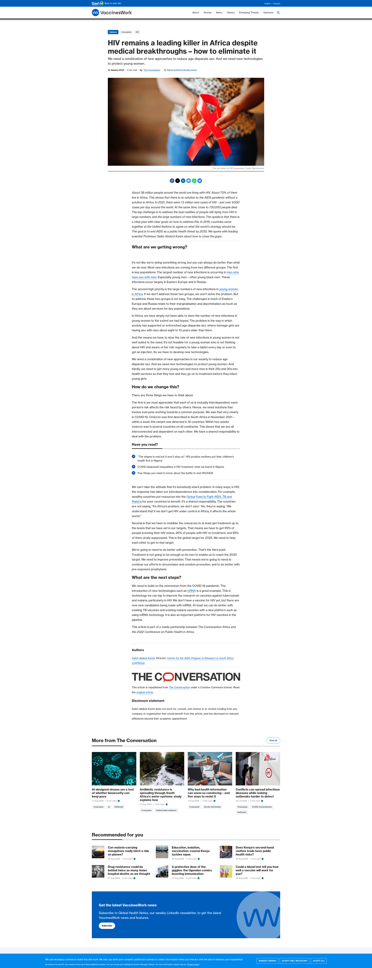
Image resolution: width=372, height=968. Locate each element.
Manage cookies (267, 961)
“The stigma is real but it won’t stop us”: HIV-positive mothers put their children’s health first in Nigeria (186, 458)
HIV (137, 32)
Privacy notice (193, 964)
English (267, 3)
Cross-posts (126, 32)
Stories (207, 12)
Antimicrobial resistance (166, 810)
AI (109, 807)
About (195, 12)
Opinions (268, 12)
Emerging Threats (249, 12)
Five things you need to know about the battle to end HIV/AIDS (175, 473)
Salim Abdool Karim (143, 658)
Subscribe (107, 925)
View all (273, 740)
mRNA (191, 591)
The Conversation (152, 70)
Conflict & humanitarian (262, 807)
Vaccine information (212, 807)
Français (276, 3)
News (219, 12)
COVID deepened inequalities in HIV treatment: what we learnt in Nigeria (181, 467)
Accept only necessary (294, 961)
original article (144, 692)
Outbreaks (119, 807)
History (231, 12)
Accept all (319, 961)
